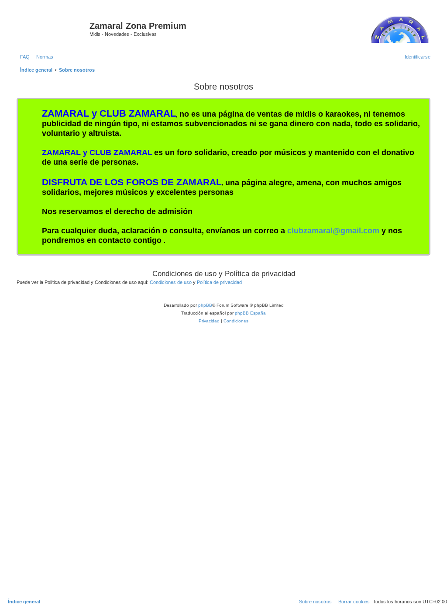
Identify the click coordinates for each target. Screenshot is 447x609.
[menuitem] (23, 57)
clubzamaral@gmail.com (333, 230)
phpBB (205, 305)
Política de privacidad (219, 282)
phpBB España (250, 313)
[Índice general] (51, 28)
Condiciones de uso (171, 282)
